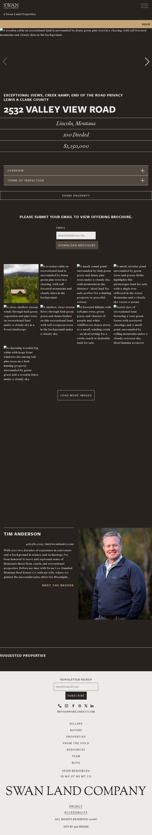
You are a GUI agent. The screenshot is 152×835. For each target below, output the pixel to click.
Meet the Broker (58, 585)
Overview (15, 170)
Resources (76, 749)
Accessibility (76, 812)
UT (73, 776)
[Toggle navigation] (129, 6)
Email (62, 228)
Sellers (76, 723)
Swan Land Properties (21, 14)
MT (83, 776)
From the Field (76, 743)
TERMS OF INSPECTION (25, 180)
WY (67, 776)
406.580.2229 (34, 544)
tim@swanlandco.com (59, 544)
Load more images (76, 395)
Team (76, 756)
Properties (76, 736)
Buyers (76, 730)
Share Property (76, 195)
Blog (76, 762)
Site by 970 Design (76, 826)
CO (89, 776)
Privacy (76, 806)
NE (78, 776)
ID (62, 776)
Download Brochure (77, 245)
